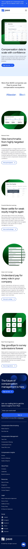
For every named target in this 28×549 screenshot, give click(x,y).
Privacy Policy (21, 418)
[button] (25, 10)
